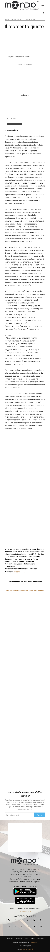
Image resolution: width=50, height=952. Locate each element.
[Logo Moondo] (22, 5)
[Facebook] (14, 437)
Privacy (32, 939)
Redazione (25, 95)
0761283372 (26, 946)
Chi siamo (40, 939)
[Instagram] (27, 920)
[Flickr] (21, 920)
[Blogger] (8, 920)
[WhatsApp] (33, 437)
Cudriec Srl (33, 943)
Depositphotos (25, 911)
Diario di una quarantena (13, 19)
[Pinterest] (40, 920)
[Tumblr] (22, 926)
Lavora (26, 939)
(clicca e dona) (19, 572)
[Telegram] (44, 437)
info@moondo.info (27, 949)
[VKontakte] (34, 926)
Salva (28, 437)
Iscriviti (39, 815)
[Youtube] (40, 926)
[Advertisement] (25, 692)
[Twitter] (19, 437)
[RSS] (9, 926)
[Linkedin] (38, 437)
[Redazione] (25, 80)
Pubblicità (18, 939)
